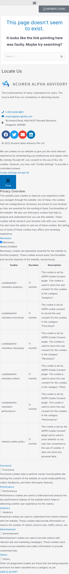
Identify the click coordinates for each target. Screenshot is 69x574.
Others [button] (3, 554)
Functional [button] (5, 465)
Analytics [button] (5, 508)
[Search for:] (34, 56)
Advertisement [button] (8, 529)
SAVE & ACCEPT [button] (9, 571)
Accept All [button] (23, 172)
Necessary (8, 242)
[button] (34, 3)
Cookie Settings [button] (8, 172)
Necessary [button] (6, 238)
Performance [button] (7, 487)
